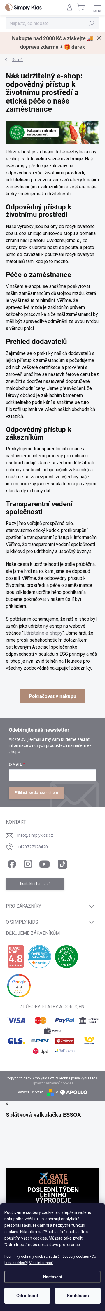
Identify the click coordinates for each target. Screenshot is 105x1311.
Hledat (91, 23)
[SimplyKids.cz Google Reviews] (19, 986)
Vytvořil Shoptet (30, 1092)
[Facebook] (11, 863)
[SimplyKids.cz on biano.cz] (15, 957)
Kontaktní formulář (35, 884)
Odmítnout (27, 1295)
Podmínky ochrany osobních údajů (32, 1256)
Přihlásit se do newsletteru (36, 793)
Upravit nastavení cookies (53, 1083)
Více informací (41, 1263)
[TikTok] (61, 863)
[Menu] (97, 7)
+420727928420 (33, 847)
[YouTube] (44, 863)
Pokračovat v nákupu (52, 696)
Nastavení (52, 1277)
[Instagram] (27, 863)
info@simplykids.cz (35, 835)
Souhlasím (78, 1295)
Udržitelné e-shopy (43, 633)
